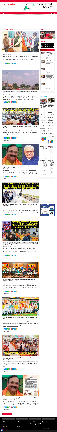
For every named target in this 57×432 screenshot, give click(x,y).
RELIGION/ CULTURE (41, 13)
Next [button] (53, 209)
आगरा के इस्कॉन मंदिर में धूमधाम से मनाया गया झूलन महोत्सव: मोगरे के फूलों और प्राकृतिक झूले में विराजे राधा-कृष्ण (52, 163)
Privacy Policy (19, 424)
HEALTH (25, 13)
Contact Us (11, 0)
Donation (20, 0)
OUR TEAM (5, 426)
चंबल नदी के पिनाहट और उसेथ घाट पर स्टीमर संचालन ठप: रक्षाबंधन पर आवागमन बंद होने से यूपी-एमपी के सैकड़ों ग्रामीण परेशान (49, 62)
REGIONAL (16, 13)
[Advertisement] (28, 22)
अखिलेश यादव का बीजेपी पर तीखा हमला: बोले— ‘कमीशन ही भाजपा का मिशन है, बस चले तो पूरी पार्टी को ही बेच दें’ (49, 69)
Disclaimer (18, 426)
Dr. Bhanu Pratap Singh (13, 54)
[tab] (44, 50)
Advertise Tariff (16, 0)
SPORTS (47, 13)
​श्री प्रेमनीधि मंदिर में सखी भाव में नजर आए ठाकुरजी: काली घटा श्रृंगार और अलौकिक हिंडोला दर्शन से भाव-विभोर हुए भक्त (51, 104)
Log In (22, 0)
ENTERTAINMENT (34, 13)
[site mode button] (52, 13)
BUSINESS (29, 13)
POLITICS (21, 13)
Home (6, 13)
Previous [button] (41, 209)
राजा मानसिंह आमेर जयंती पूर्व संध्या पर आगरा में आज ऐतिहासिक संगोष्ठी (14, 53)
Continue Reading (7, 104)
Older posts (5, 414)
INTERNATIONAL (10, 13)
